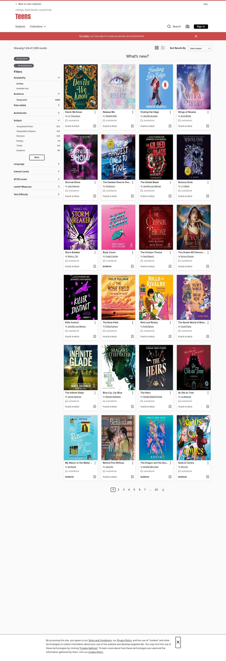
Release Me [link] (109, 112)
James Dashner (74, 397)
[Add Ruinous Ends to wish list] (208, 196)
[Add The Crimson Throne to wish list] (170, 267)
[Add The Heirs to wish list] (170, 407)
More (37, 157)
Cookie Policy (95, 652)
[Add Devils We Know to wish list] (95, 126)
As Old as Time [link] (186, 393)
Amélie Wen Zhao (150, 467)
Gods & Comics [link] (186, 463)
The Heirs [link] (146, 393)
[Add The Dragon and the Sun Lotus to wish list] (170, 477)
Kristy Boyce (148, 326)
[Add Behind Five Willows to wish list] (132, 477)
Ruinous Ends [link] (185, 182)
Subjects (20, 26)
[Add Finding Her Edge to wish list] (170, 126)
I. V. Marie (185, 186)
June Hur (109, 467)
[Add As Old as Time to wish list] (208, 407)
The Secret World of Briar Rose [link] (192, 322)
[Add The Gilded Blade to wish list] (170, 196)
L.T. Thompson (74, 116)
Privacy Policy (124, 640)
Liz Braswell (186, 397)
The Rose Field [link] (110, 322)
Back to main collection (29, 4)
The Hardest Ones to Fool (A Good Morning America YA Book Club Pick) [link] (117, 182)
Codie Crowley (111, 256)
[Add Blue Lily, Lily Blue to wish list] (132, 407)
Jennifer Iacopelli (150, 116)
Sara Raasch (148, 256)
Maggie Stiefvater (113, 397)
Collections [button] (37, 26)
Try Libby (84, 36)
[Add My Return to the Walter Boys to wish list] (95, 477)
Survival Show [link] (72, 182)
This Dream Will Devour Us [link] (192, 252)
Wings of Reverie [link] (187, 112)
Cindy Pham (186, 326)
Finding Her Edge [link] (150, 112)
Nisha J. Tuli (73, 256)
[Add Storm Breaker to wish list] (95, 267)
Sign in (201, 26)
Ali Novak (72, 467)
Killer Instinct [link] (72, 322)
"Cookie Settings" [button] (88, 648)
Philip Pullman (111, 326)
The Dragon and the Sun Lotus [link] (155, 463)
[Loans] (187, 27)
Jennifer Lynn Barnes (152, 186)
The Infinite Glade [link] (74, 393)
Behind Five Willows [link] (113, 463)
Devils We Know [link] (73, 112)
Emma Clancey (187, 256)
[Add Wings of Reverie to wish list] (208, 126)
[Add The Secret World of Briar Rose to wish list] (208, 337)
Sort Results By (178, 48)
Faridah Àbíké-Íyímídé (152, 397)
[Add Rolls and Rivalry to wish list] (170, 337)
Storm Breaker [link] (72, 252)
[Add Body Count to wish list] (132, 267)
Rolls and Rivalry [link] (149, 322)
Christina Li (110, 186)
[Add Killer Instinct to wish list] (95, 337)
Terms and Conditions (100, 640)
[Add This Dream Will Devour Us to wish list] (208, 267)
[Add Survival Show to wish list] (95, 196)
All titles (19, 84)
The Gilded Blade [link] (150, 182)
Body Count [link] (109, 252)
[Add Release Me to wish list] (132, 126)
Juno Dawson (73, 186)
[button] (173, 27)
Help (206, 4)
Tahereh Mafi (111, 116)
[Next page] (163, 490)
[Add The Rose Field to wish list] (132, 337)
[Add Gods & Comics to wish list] (208, 477)
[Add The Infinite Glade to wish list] (95, 407)
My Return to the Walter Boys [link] (79, 463)
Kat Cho (184, 467)
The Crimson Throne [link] (151, 252)
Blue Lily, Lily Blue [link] (112, 393)
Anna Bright (186, 116)
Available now (22, 88)
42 (156, 489)
